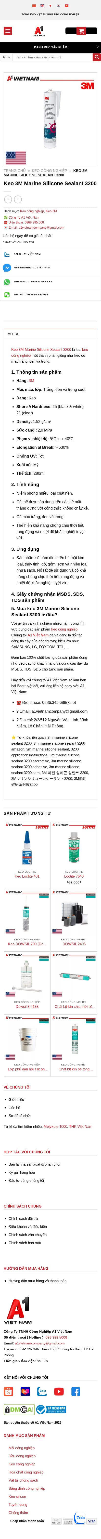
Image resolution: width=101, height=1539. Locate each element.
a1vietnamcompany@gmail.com (40, 1343)
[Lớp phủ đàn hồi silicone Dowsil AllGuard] (27, 1038)
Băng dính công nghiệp (27, 1488)
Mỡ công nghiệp (22, 1448)
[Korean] (59, 5)
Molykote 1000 (55, 1126)
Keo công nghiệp (49, 171)
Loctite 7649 (74, 876)
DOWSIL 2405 (74, 944)
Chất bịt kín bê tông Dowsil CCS (74, 1069)
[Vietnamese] (67, 5)
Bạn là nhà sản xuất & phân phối (34, 1164)
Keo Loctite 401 (27, 876)
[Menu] (8, 30)
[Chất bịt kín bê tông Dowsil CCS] (74, 1038)
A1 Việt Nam (38, 635)
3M (31, 381)
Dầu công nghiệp (22, 1456)
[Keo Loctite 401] (27, 845)
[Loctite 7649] (74, 845)
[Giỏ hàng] (81, 31)
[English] (42, 5)
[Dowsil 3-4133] (27, 975)
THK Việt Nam (80, 1126)
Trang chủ (15, 171)
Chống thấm (18, 1513)
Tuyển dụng (18, 1504)
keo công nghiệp (64, 629)
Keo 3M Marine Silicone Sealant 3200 (41, 349)
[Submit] (97, 57)
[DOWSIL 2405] (74, 912)
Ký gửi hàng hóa (22, 1172)
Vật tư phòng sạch (23, 1480)
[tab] (50, 334)
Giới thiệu (16, 1099)
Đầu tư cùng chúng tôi (26, 1180)
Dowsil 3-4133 (27, 1006)
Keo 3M (51, 211)
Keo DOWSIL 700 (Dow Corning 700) (27, 944)
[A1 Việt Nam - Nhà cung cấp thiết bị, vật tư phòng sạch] (39, 30)
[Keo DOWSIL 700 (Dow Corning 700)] (27, 912)
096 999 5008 (56, 1337)
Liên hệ (14, 1107)
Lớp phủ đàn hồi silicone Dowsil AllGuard (27, 1069)
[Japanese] (50, 5)
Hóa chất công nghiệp (26, 1472)
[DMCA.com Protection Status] (19, 1409)
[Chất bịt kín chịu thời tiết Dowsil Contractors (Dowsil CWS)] (74, 975)
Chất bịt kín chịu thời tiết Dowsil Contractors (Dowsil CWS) (74, 1006)
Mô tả (13, 334)
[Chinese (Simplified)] (34, 5)
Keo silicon (17, 1496)
